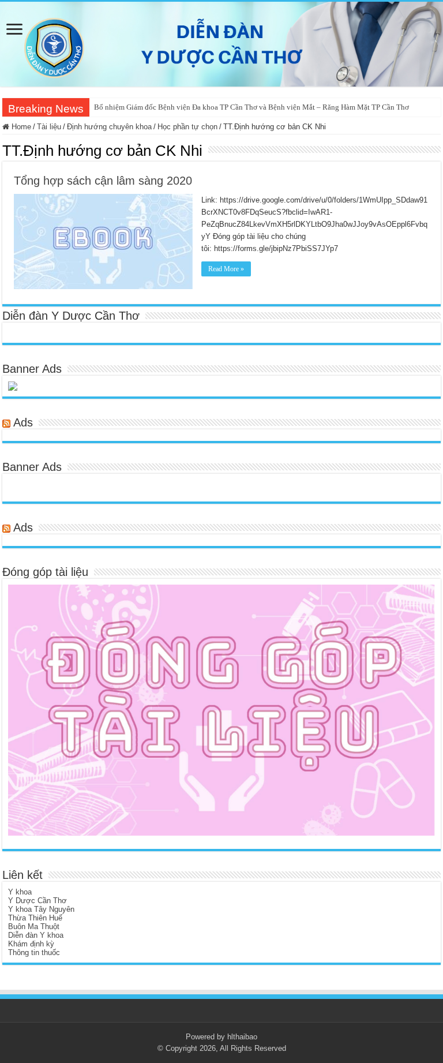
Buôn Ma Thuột (33, 926)
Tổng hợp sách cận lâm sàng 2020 (103, 180)
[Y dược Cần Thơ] (221, 44)
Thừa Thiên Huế (35, 918)
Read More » (226, 269)
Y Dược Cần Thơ (37, 900)
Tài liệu (49, 126)
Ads (23, 422)
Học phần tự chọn (187, 126)
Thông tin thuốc (34, 952)
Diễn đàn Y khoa (35, 935)
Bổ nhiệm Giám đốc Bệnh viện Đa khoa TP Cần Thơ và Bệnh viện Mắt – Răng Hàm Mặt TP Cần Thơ (251, 107)
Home (20, 126)
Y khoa (20, 892)
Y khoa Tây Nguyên (41, 909)
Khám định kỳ (31, 944)
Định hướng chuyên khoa (109, 126)
